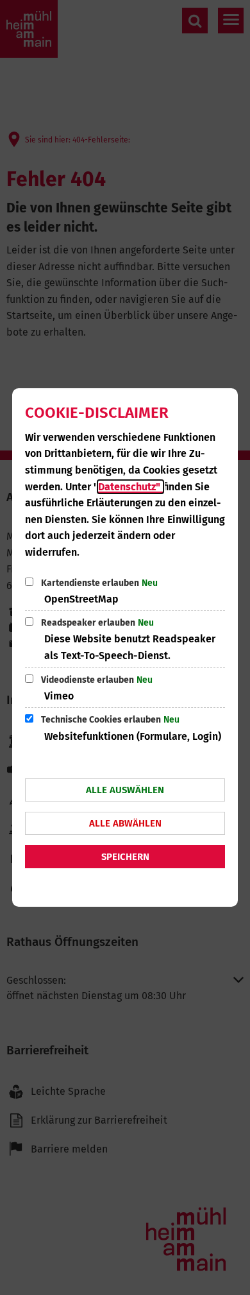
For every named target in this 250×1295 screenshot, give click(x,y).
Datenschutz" (130, 487)
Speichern (125, 856)
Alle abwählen (125, 823)
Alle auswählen (125, 790)
